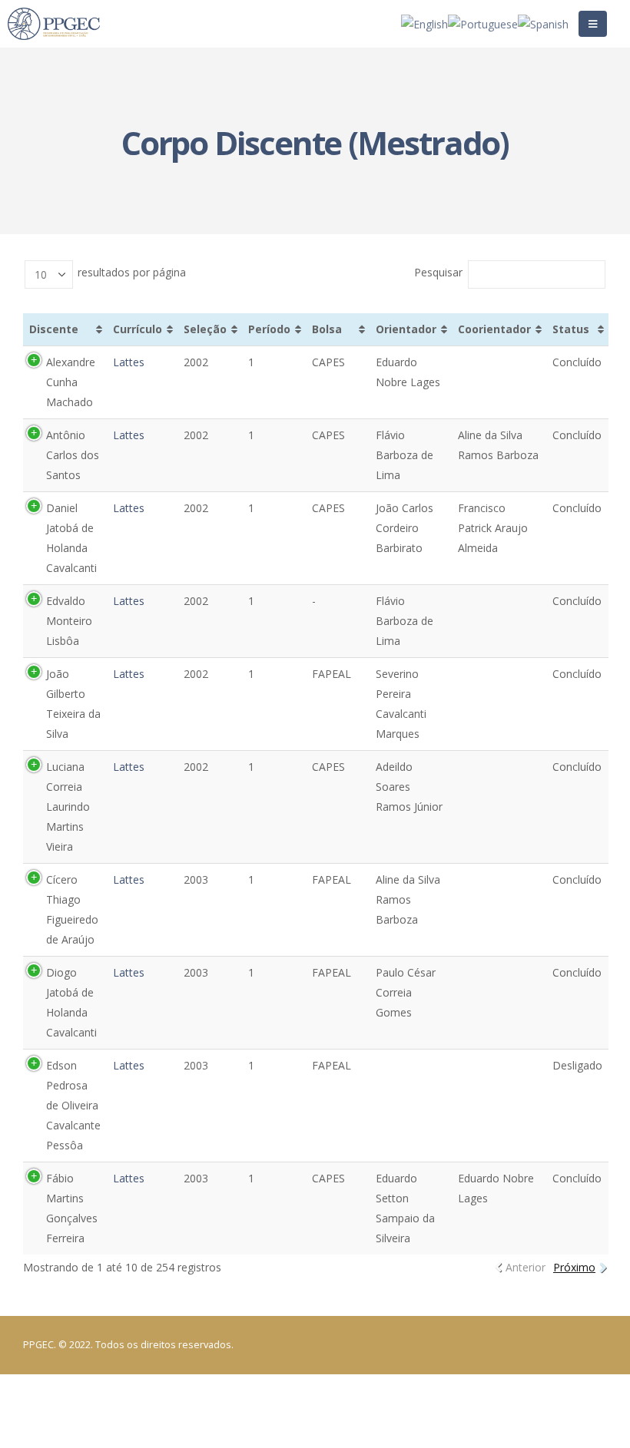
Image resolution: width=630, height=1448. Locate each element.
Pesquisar (438, 272)
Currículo (137, 329)
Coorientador (494, 329)
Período (269, 329)
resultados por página (130, 272)
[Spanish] (543, 22)
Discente (53, 329)
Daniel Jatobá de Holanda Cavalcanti (71, 538)
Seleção (205, 329)
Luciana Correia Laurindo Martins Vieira (68, 806)
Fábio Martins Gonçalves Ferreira (72, 1208)
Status (570, 329)
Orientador (406, 329)
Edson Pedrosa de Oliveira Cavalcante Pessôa (73, 1105)
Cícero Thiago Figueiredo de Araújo (72, 909)
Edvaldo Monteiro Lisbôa (69, 620)
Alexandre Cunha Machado (70, 382)
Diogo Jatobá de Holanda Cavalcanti (71, 1002)
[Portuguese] (483, 22)
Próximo (574, 1267)
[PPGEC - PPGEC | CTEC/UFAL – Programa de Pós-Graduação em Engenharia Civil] (54, 24)
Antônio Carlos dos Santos (72, 455)
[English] (424, 22)
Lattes (128, 362)
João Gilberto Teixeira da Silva (73, 703)
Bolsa (327, 329)
